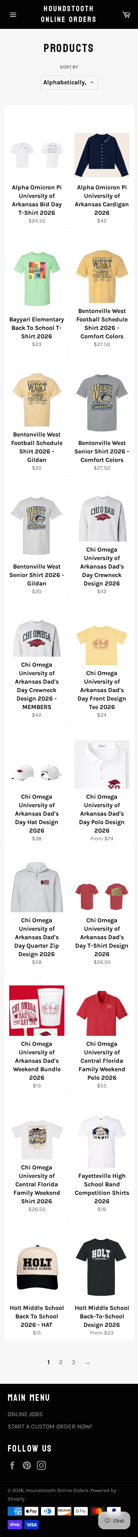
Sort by (69, 67)
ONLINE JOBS (25, 1414)
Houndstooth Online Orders (69, 14)
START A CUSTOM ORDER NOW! (50, 1426)
